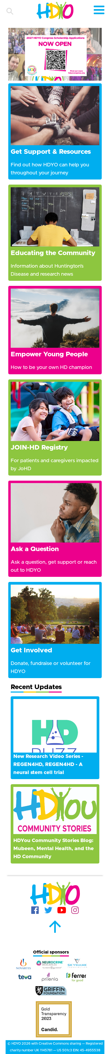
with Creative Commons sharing (56, 1043)
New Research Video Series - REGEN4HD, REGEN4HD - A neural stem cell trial (48, 764)
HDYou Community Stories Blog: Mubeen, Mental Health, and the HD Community (53, 848)
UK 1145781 (43, 1050)
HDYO (16, 1043)
